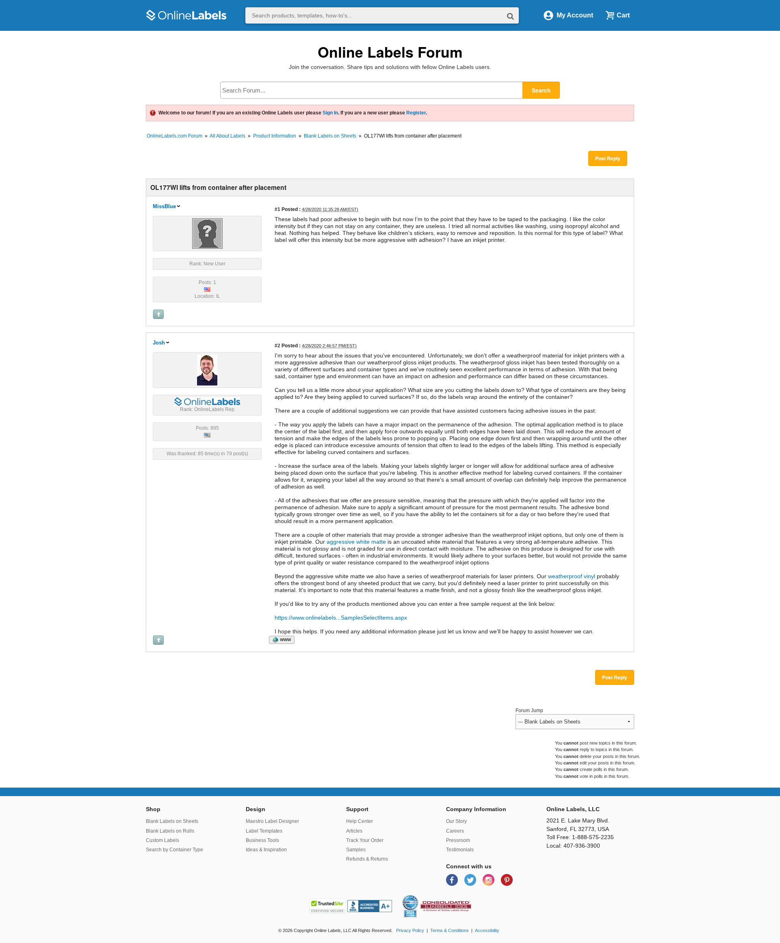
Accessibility (487, 930)
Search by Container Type (174, 849)
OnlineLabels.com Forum (174, 136)
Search (541, 90)
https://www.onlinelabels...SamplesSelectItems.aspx (341, 617)
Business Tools (262, 840)
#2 (277, 345)
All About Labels (227, 136)
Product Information (274, 136)
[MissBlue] (207, 233)
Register (416, 113)
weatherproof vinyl (570, 576)
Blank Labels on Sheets (330, 136)
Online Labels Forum (390, 51)
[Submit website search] (510, 16)
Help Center (359, 821)
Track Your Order (365, 840)
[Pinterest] (507, 879)
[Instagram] (489, 879)
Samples (356, 849)
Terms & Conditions (449, 930)
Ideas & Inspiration (266, 849)
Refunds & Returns (367, 859)
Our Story (456, 821)
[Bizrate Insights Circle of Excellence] (415, 896)
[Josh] (207, 369)
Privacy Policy (410, 930)
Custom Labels (162, 840)
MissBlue (164, 206)
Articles (354, 831)
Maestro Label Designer (272, 821)
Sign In (330, 113)
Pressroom (458, 840)
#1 (277, 209)
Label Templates (264, 831)
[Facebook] (452, 879)
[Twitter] (471, 879)
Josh (159, 343)
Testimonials (460, 849)
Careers (455, 831)
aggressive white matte (356, 541)
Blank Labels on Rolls (170, 831)
